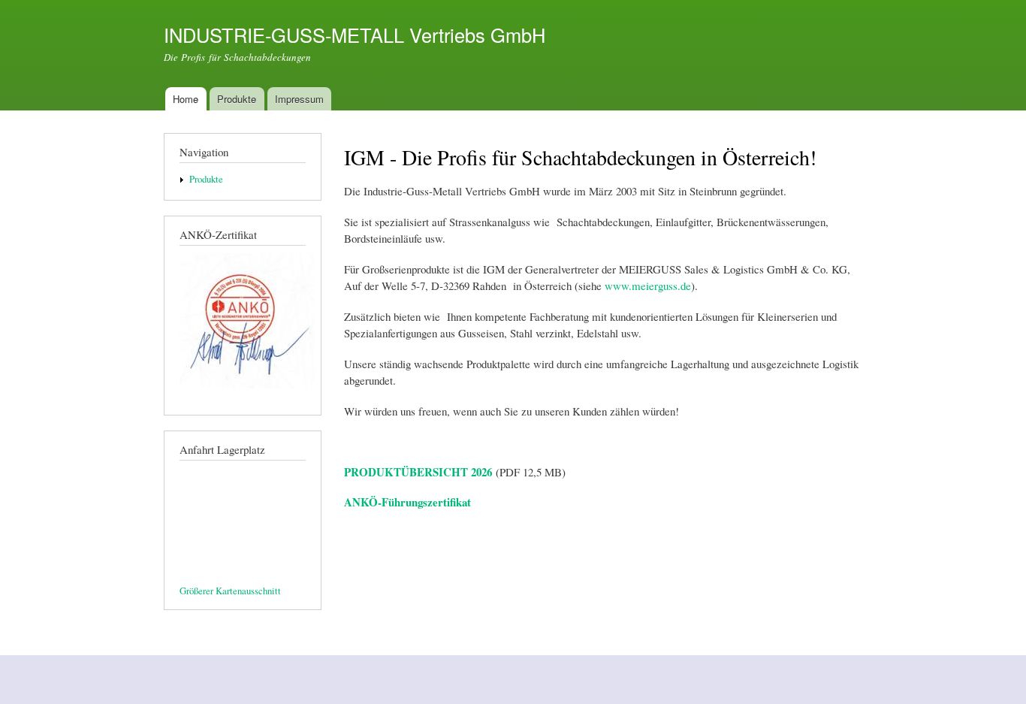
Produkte (236, 99)
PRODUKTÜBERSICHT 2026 (420, 472)
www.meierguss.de (648, 285)
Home (185, 99)
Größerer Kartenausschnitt (230, 591)
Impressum (299, 99)
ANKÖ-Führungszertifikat (407, 502)
